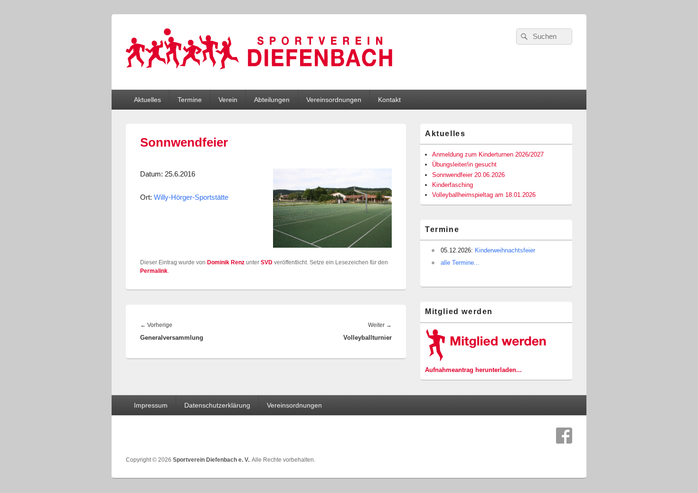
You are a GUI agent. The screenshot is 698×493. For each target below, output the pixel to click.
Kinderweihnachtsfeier (505, 250)
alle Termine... (460, 262)
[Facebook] (564, 436)
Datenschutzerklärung (217, 405)
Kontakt (389, 99)
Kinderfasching (452, 184)
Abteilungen (272, 99)
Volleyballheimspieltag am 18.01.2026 (484, 194)
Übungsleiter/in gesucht (464, 164)
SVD (267, 262)
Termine (190, 99)
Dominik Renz (226, 262)
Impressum (151, 405)
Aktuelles (147, 99)
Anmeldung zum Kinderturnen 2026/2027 (488, 154)
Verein (227, 99)
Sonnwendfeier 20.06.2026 (468, 174)
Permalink (154, 271)
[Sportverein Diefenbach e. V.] (259, 73)
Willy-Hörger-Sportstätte (191, 197)
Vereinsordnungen (333, 99)
